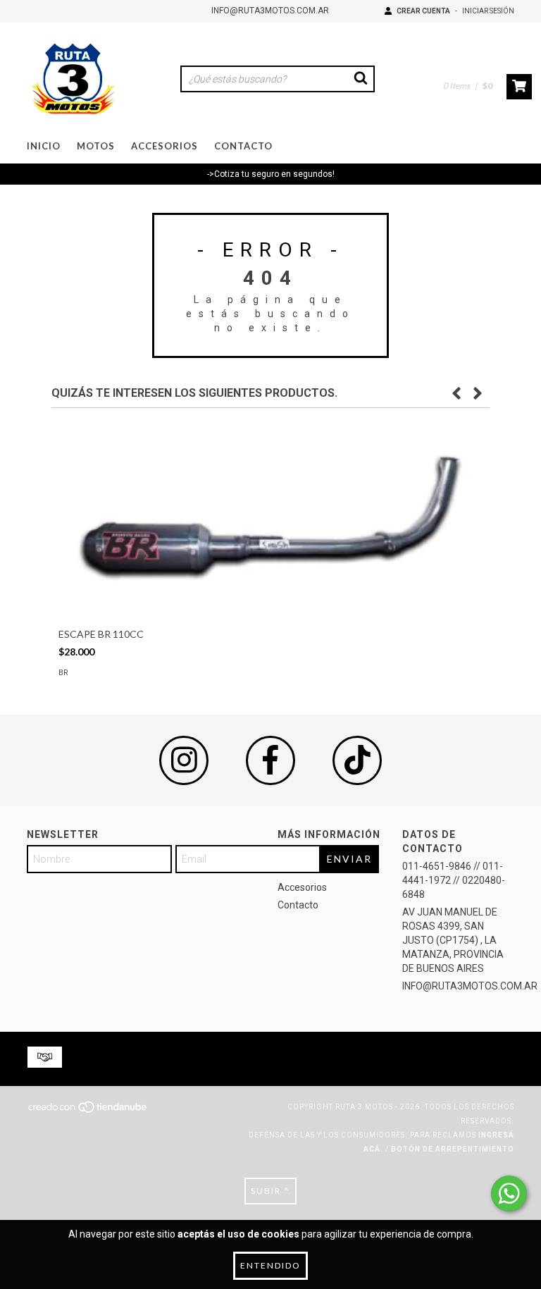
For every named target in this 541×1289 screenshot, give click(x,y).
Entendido (270, 1265)
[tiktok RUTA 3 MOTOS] (357, 760)
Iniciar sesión (488, 11)
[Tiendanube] (88, 1111)
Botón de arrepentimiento (452, 1149)
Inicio (44, 146)
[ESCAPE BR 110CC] (270, 517)
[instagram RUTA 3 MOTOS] (184, 760)
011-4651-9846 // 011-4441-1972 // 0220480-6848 (453, 880)
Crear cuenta (423, 11)
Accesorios (164, 146)
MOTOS (96, 146)
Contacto (243, 146)
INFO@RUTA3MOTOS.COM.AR (270, 11)
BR (63, 673)
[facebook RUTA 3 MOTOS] (270, 760)
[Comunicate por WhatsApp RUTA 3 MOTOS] (509, 1193)
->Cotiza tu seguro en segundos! (271, 174)
